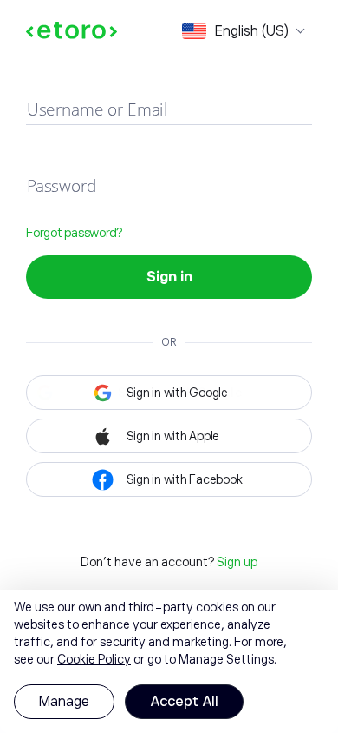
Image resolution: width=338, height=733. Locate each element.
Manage (64, 702)
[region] (169, 661)
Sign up (237, 562)
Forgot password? (74, 233)
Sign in (169, 277)
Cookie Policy (94, 659)
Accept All (184, 702)
